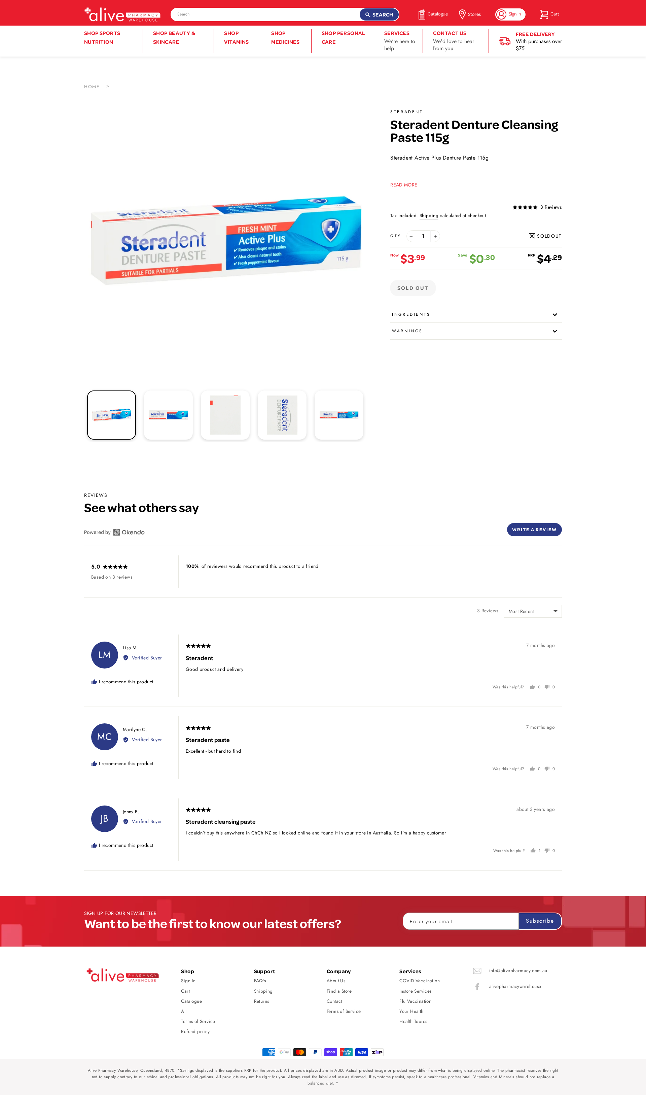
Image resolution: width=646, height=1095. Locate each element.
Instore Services (415, 991)
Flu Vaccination (415, 1001)
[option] (226, 241)
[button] (537, 207)
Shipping (429, 215)
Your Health (411, 1011)
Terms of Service (198, 1021)
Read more (403, 184)
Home (92, 86)
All (183, 1011)
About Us (336, 980)
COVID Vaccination (419, 980)
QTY (395, 236)
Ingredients (411, 314)
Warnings (407, 331)
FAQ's (260, 980)
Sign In (188, 980)
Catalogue (191, 1001)
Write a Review (534, 529)
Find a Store (339, 991)
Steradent (406, 112)
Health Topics (413, 1021)
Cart (185, 991)
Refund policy (195, 1031)
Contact (334, 1001)
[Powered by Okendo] (114, 532)
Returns (261, 1001)
